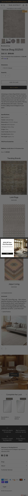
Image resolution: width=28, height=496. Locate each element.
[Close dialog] (26, 239)
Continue (7, 253)
